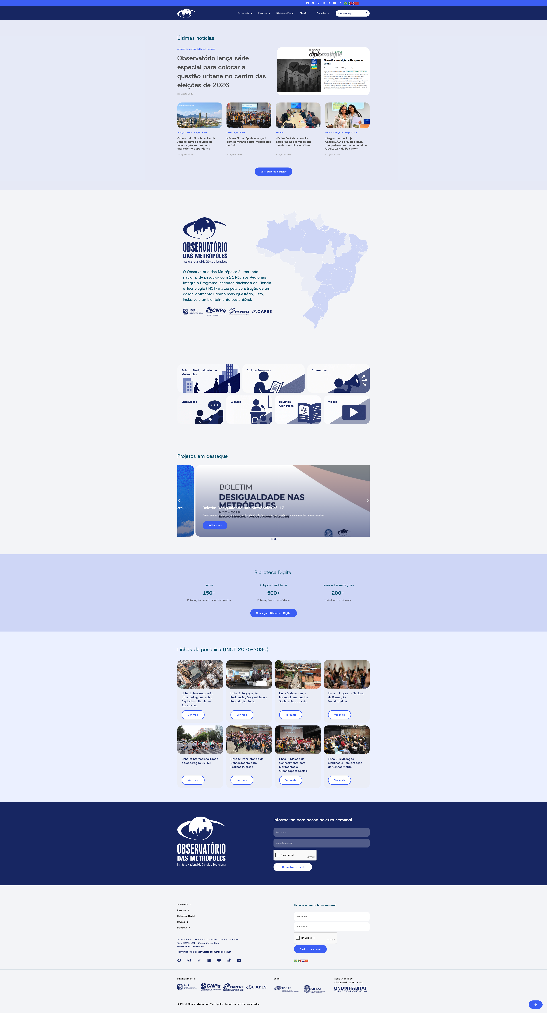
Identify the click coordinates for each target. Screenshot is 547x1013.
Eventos (230, 132)
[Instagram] (318, 3)
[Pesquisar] (368, 13)
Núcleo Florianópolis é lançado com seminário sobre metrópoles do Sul (248, 141)
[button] (179, 500)
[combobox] (351, 13)
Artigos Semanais (186, 48)
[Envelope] (307, 3)
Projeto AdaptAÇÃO (346, 132)
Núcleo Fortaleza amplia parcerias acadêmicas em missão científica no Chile (293, 141)
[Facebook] (313, 3)
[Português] (346, 3)
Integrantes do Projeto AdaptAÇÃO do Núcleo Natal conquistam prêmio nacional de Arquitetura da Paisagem (346, 143)
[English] (353, 3)
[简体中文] (357, 3)
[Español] (349, 3)
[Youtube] (334, 3)
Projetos (262, 13)
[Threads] (323, 3)
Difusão (303, 13)
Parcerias (321, 13)
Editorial (201, 48)
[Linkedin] (329, 3)
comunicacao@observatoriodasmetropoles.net (204, 951)
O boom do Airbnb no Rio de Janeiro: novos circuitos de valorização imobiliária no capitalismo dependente (196, 143)
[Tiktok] (340, 3)
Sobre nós (243, 13)
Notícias (211, 48)
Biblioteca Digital (285, 13)
